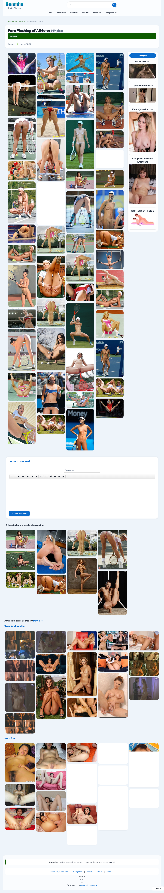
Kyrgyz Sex (9, 738)
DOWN (159, 888)
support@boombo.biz (88, 885)
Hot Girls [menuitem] (85, 13)
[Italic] (15, 476)
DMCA (99, 872)
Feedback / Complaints (59, 872)
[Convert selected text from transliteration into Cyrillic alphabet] (59, 476)
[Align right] (36, 476)
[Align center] (32, 476)
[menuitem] (50, 12)
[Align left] (28, 476)
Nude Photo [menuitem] (61, 13)
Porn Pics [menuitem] (74, 13)
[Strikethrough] (23, 476)
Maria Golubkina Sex (14, 625)
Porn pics (13, 36)
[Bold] (11, 476)
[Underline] (19, 476)
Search (89, 872)
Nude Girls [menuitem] (97, 13)
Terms (109, 872)
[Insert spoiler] (63, 476)
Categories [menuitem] (109, 13)
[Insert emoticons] (41, 476)
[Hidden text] (51, 476)
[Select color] (46, 476)
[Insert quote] (55, 476)
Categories (77, 872)
